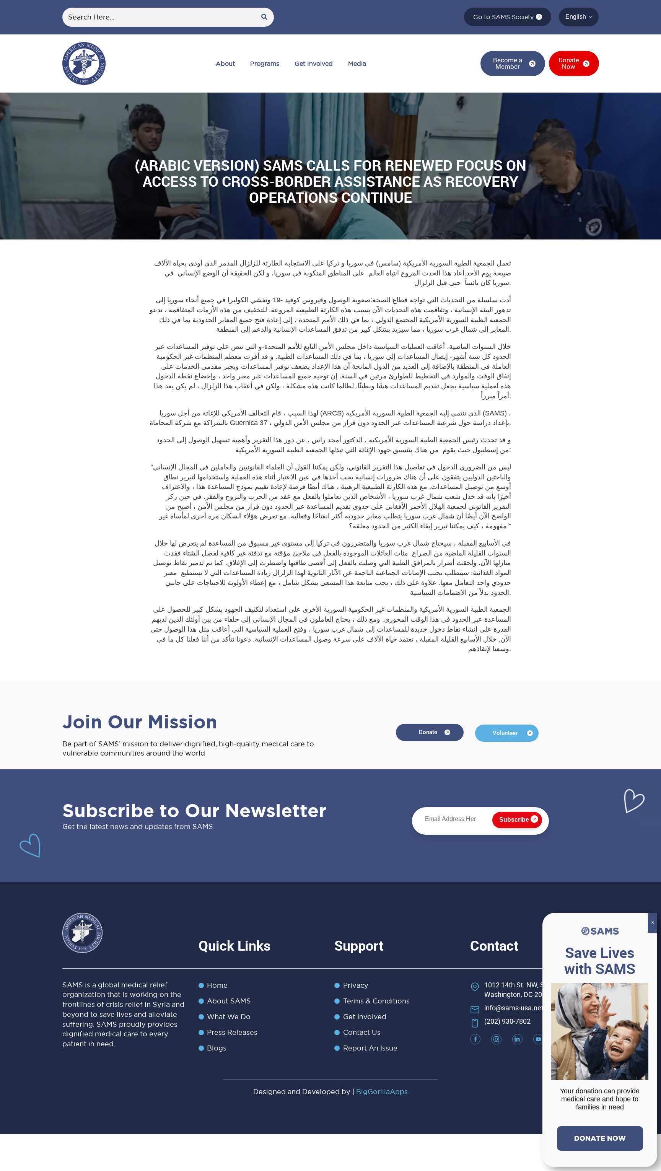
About (225, 63)
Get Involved (314, 63)
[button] (227, 63)
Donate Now (600, 1138)
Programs (264, 63)
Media (357, 63)
